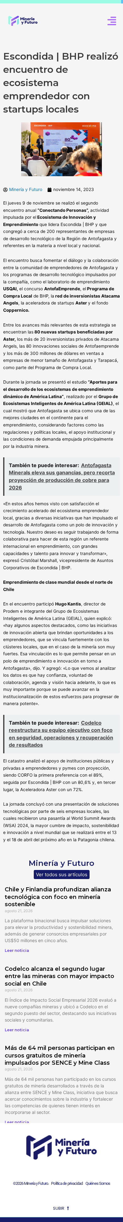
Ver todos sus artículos (61, 874)
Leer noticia (17, 950)
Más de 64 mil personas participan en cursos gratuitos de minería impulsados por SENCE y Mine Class (60, 1055)
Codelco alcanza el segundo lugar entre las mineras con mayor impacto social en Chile (59, 976)
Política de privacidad (66, 1183)
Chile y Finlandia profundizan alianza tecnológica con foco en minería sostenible (58, 897)
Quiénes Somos (97, 1183)
